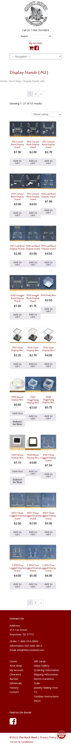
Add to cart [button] (17, 162)
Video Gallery (41, 665)
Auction (14, 679)
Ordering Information (46, 670)
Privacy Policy (48, 737)
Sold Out (17, 413)
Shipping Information (46, 674)
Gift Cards (40, 661)
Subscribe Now (17, 423)
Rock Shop (15, 81)
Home (3, 81)
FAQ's (37, 700)
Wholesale (16, 683)
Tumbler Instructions (46, 696)
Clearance (15, 674)
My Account (35, 43)
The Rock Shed (35, 14)
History (14, 687)
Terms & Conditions (21, 741)
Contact (14, 692)
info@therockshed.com (30, 650)
